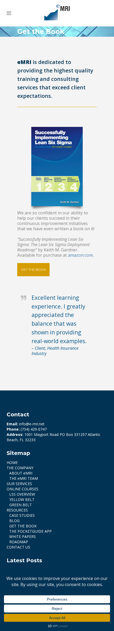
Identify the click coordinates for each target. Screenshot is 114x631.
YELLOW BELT (21, 499)
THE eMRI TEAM (23, 478)
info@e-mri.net (32, 423)
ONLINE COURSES (22, 488)
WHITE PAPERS (22, 536)
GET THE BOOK (23, 525)
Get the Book (33, 269)
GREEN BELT (20, 504)
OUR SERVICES (19, 483)
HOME (12, 462)
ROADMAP (18, 541)
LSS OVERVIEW (22, 494)
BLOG (14, 520)
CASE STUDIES (22, 515)
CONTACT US (18, 547)
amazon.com (80, 255)
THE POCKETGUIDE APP (30, 531)
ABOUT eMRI (20, 473)
